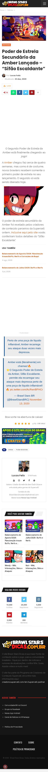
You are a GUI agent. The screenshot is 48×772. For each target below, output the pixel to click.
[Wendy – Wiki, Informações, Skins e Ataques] (13, 556)
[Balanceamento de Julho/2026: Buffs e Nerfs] (34, 526)
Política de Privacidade (14, 727)
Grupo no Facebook (12, 709)
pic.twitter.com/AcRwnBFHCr (26, 389)
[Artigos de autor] (24, 466)
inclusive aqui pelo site (24, 232)
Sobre (31, 742)
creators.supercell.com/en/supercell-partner (23, 682)
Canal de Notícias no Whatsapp (17, 717)
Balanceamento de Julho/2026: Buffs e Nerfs (22, 267)
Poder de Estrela (22, 450)
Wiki (7, 561)
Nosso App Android (29, 498)
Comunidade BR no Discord (16, 705)
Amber (8, 162)
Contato (18, 742)
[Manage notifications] (5, 767)
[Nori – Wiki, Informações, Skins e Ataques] (34, 556)
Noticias (6, 45)
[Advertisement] (24, 120)
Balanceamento (12, 531)
